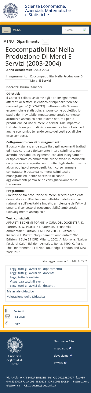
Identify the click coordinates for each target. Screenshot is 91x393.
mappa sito (61, 348)
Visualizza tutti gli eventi (27, 281)
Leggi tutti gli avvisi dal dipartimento (36, 269)
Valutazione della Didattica (26, 297)
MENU (17, 30)
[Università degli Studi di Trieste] (10, 17)
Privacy (58, 363)
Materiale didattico (20, 291)
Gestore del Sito (64, 341)
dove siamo (61, 355)
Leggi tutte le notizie (24, 277)
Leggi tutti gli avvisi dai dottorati (32, 286)
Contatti (18, 311)
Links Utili (19, 317)
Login (17, 323)
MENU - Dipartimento (21, 41)
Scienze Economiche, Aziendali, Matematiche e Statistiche (48, 10)
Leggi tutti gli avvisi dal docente (32, 273)
